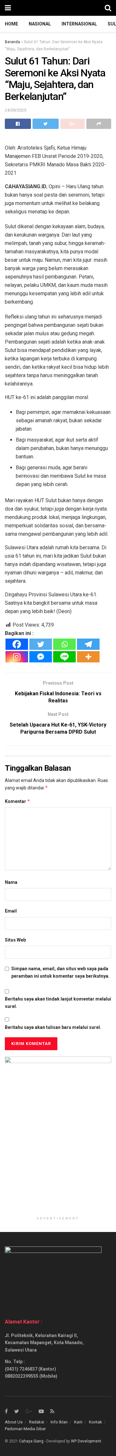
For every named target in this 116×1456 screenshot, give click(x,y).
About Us (14, 1422)
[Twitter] (40, 644)
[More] (88, 656)
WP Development (86, 1441)
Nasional (40, 23)
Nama (11, 882)
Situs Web (15, 940)
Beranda (12, 42)
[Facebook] (16, 644)
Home (11, 23)
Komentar (17, 801)
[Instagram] (16, 656)
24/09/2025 (15, 110)
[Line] (64, 656)
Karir (78, 1422)
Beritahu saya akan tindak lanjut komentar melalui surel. (58, 1002)
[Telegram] (88, 644)
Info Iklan (59, 1422)
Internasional (79, 23)
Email (11, 911)
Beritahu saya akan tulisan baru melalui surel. (53, 1027)
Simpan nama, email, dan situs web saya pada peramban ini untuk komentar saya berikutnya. (60, 972)
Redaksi (36, 1422)
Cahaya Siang (31, 1441)
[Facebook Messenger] (40, 656)
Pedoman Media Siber (25, 1428)
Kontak (95, 1422)
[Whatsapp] (64, 644)
